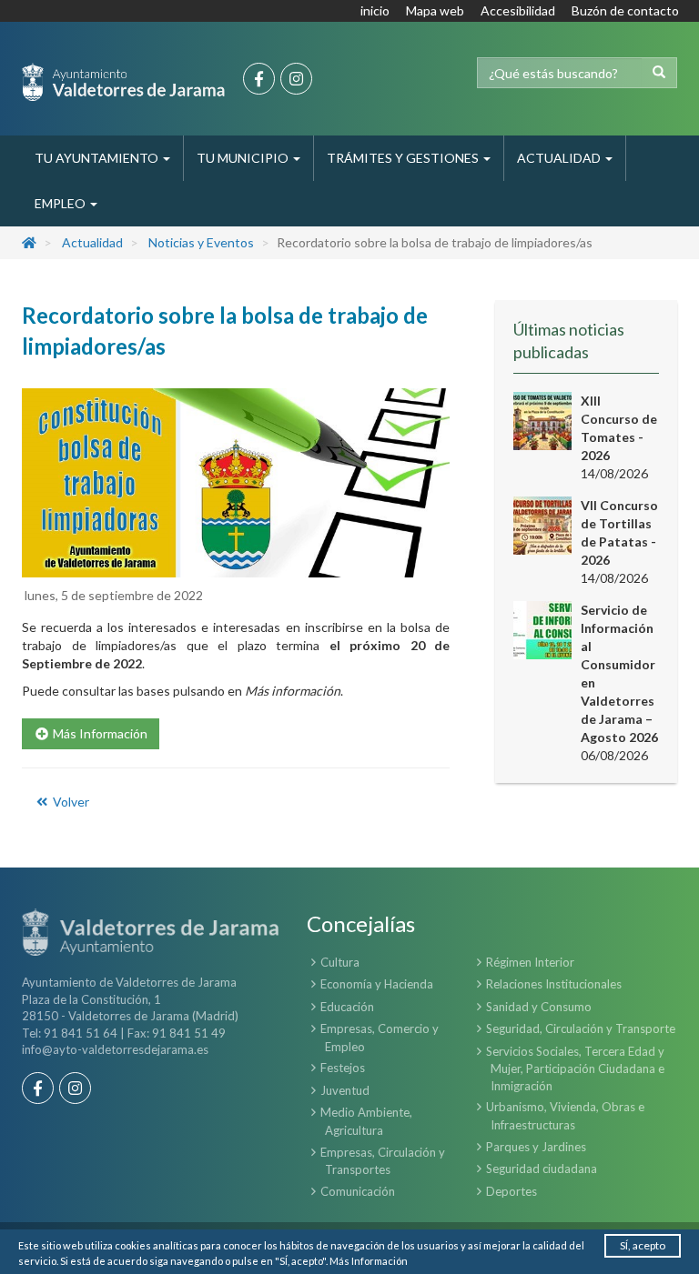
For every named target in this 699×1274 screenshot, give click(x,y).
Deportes (511, 1191)
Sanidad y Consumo (539, 1006)
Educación (347, 1006)
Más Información (368, 1261)
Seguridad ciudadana (541, 1168)
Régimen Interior (530, 962)
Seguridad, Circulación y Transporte (580, 1028)
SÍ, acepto (642, 1245)
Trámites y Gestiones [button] (404, 158)
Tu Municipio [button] (244, 158)
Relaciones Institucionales (554, 984)
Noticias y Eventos (201, 242)
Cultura (340, 962)
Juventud (345, 1090)
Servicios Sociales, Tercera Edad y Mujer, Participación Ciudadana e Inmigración (575, 1068)
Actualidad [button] (560, 158)
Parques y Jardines (536, 1146)
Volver (69, 801)
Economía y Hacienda (376, 984)
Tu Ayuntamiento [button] (98, 158)
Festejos (342, 1067)
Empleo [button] (61, 203)
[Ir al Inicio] (123, 82)
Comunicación (357, 1191)
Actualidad (92, 242)
